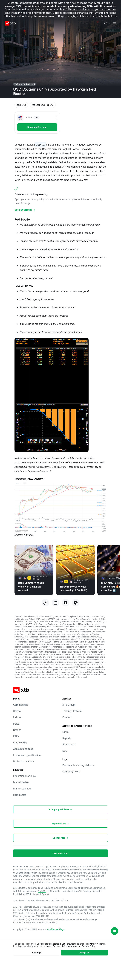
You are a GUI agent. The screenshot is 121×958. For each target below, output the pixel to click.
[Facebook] (65, 602)
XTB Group (68, 704)
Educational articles (24, 775)
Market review (21, 782)
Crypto (17, 711)
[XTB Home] (9, 23)
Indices (17, 717)
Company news (71, 771)
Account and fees (23, 748)
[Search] (106, 23)
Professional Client (24, 761)
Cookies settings (55, 929)
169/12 (42, 890)
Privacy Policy (88, 946)
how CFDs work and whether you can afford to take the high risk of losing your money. (60, 11)
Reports (66, 738)
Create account (60, 853)
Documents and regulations (78, 765)
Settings (36, 952)
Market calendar (22, 788)
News (65, 731)
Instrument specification (27, 755)
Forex (16, 723)
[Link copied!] (45, 602)
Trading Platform (72, 711)
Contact (66, 717)
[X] (75, 602)
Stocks (17, 729)
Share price (68, 744)
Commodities (20, 704)
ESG (64, 750)
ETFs (16, 736)
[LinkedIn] (55, 602)
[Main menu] (114, 23)
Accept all (84, 952)
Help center (19, 794)
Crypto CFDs (20, 742)
